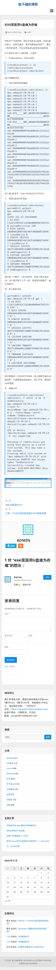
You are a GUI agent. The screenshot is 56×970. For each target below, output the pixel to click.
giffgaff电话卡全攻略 (16, 830)
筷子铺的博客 (28, 4)
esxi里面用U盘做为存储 (21, 25)
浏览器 (9, 799)
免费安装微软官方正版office (31, 946)
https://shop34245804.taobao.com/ (29, 709)
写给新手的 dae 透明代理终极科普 (21, 825)
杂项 (8, 794)
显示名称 (8, 635)
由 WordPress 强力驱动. (33, 960)
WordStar (47, 960)
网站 (7, 647)
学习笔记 (10, 784)
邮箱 (30, 635)
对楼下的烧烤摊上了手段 (17, 835)
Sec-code (10, 666)
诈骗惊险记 (24, 936)
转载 (8, 804)
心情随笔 (10, 789)
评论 (7, 613)
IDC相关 (10, 763)
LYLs (9, 936)
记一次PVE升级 (13, 846)
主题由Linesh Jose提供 (28, 963)
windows (10, 773)
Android (10, 758)
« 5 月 (7, 900)
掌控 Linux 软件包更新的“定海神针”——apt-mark (28, 841)
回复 (47, 577)
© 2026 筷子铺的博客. (14, 960)
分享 (29, 32)
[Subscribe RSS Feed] (20, 546)
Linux (9, 768)
